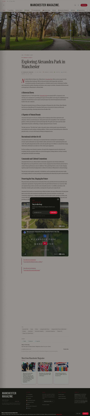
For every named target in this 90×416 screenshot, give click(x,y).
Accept (85, 413)
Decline (78, 413)
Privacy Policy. (59, 414)
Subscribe (53, 212)
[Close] (58, 199)
